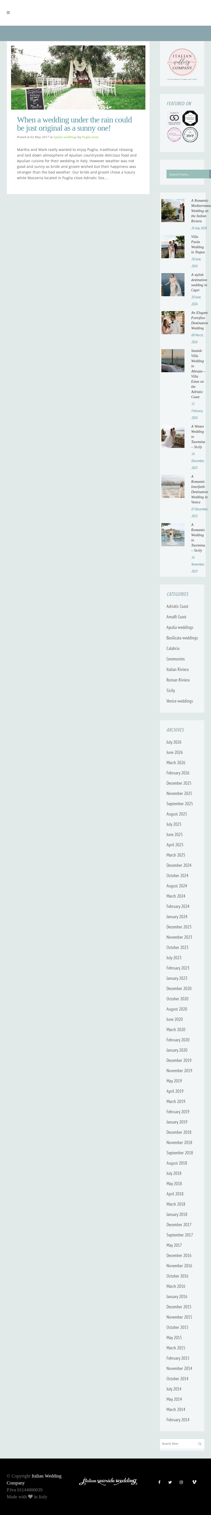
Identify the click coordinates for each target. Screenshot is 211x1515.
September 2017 (179, 1235)
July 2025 (173, 824)
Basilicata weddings (182, 638)
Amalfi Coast (176, 617)
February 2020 (177, 1040)
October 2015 (177, 1327)
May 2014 (174, 1399)
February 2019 (177, 1112)
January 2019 (176, 1122)
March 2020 (175, 1029)
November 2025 (179, 793)
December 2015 (178, 1307)
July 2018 (173, 1173)
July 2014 (173, 1389)
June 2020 (174, 1019)
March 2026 (175, 762)
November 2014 (179, 1368)
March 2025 (175, 855)
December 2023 (178, 927)
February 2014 (177, 1420)
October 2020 (177, 999)
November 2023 (179, 937)
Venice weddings (179, 701)
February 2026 (177, 773)
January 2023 (176, 978)
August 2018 (176, 1163)
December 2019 (178, 1060)
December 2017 (178, 1225)
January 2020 (176, 1050)
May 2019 (174, 1081)
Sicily (170, 690)
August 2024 (176, 886)
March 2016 (175, 1286)
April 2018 (174, 1194)
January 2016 (176, 1296)
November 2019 (179, 1070)
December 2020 (178, 988)
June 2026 (174, 752)
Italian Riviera (177, 669)
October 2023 (177, 947)
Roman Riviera (178, 680)
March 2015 (175, 1348)
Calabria (172, 648)
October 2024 (177, 875)
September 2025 (179, 804)
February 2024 (177, 906)
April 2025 (174, 845)
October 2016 (177, 1276)
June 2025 (174, 834)
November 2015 (179, 1317)
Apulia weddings (65, 137)
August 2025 (176, 814)
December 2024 (178, 865)
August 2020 (176, 1009)
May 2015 (174, 1337)
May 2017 (174, 1245)
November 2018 (179, 1142)
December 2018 (178, 1132)
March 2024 (175, 896)
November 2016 (179, 1266)
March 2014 (175, 1409)
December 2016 (178, 1255)
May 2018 (174, 1183)
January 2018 (176, 1214)
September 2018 (179, 1153)
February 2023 (177, 968)
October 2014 (177, 1379)
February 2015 (177, 1358)
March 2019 (175, 1101)
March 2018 (175, 1204)
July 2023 (173, 958)
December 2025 (178, 783)
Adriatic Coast (177, 606)
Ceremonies (175, 659)
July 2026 (173, 742)
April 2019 (174, 1091)
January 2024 (176, 916)
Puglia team (90, 137)
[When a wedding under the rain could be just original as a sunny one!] (78, 77)
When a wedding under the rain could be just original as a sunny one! (74, 123)
